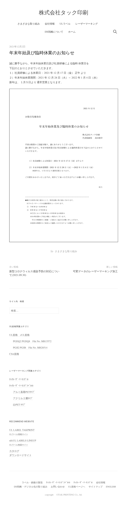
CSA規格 (14, 353)
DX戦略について (54, 31)
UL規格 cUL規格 (19, 334)
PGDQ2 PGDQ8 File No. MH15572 (32, 341)
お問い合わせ (58, 486)
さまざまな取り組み (29, 23)
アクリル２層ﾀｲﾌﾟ (23, 398)
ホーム (72, 31)
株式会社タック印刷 (63, 12)
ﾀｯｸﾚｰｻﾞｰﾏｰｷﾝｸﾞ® (18, 379)
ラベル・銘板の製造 (32, 482)
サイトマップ (96, 486)
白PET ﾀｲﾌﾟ (19, 404)
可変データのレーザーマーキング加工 (95, 271)
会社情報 (50, 23)
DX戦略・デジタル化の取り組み (30, 486)
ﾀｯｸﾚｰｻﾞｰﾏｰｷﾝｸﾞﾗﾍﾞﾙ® (21, 385)
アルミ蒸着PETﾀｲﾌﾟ (24, 391)
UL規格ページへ (76, 486)
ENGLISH (111, 486)
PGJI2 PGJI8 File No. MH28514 (30, 347)
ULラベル (65, 23)
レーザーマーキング (86, 23)
